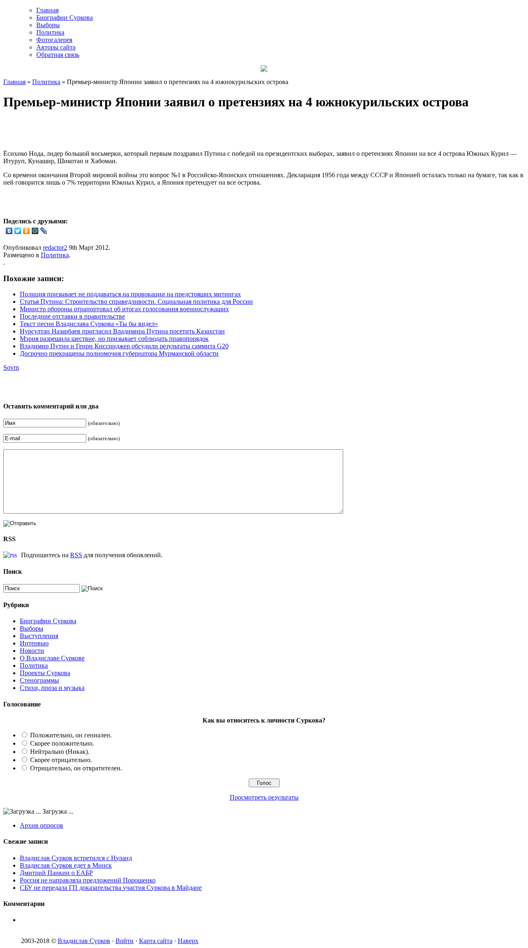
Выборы (48, 24)
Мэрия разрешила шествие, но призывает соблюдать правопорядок (114, 338)
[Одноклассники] (26, 230)
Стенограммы (39, 680)
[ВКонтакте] (9, 230)
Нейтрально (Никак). (60, 751)
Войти (125, 940)
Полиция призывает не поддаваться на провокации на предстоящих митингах (130, 294)
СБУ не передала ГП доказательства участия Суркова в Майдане (111, 887)
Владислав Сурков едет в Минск (66, 865)
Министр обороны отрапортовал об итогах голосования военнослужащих (124, 308)
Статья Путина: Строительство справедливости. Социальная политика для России (136, 301)
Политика (50, 32)
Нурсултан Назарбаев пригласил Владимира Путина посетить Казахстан (122, 331)
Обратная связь (57, 54)
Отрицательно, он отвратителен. (76, 768)
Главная (47, 10)
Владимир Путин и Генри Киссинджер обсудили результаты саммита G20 (124, 346)
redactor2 (55, 247)
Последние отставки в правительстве (72, 316)
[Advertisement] (99, 131)
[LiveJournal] (44, 230)
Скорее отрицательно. (61, 759)
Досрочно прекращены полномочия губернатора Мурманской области (119, 353)
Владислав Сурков (84, 940)
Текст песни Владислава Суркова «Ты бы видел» (89, 323)
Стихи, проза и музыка (52, 687)
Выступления (39, 635)
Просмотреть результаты (264, 797)
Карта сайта (155, 940)
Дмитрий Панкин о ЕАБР (56, 872)
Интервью (34, 643)
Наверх (188, 940)
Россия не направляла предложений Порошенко (88, 880)
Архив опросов (41, 825)
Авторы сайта (55, 47)
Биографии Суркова (64, 17)
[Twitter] (18, 230)
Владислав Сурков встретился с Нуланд (76, 857)
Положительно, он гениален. (71, 735)
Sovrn (11, 367)
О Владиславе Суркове (52, 658)
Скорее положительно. (62, 743)
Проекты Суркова (45, 672)
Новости (32, 650)
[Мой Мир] (35, 230)
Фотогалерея (54, 39)
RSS (76, 554)
